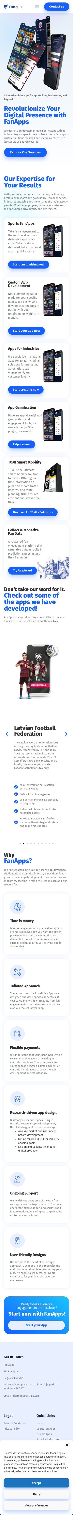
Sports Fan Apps (45, 1428)
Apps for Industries (47, 1439)
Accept (36, 1483)
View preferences (36, 1505)
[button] (67, 1445)
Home (39, 1423)
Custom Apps (44, 1434)
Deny (36, 1494)
